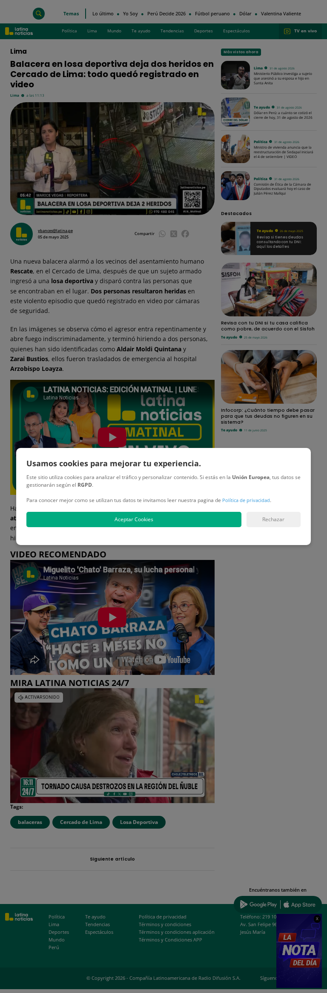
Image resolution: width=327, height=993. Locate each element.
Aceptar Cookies (134, 519)
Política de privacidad (246, 500)
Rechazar (273, 519)
